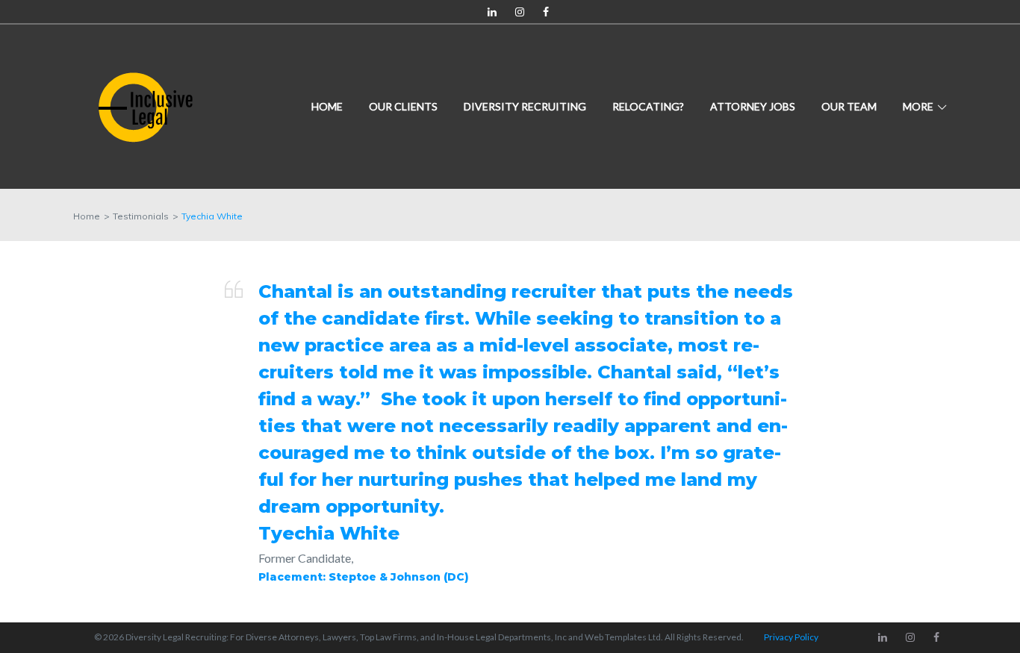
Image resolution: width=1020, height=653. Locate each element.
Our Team (849, 106)
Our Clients (403, 106)
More (918, 106)
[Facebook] (546, 12)
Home (327, 106)
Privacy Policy (791, 637)
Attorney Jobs (752, 106)
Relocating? (648, 106)
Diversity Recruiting (525, 106)
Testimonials (141, 216)
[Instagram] (519, 12)
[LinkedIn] (492, 12)
